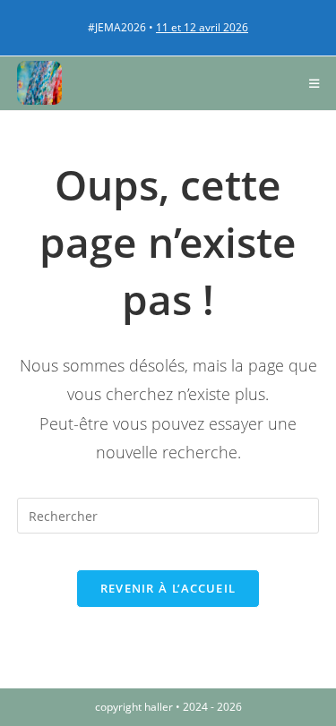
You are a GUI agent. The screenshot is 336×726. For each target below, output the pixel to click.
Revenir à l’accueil (168, 588)
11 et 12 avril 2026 (202, 27)
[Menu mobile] (314, 83)
